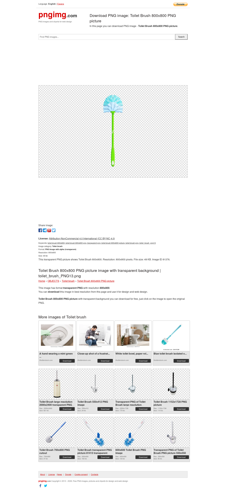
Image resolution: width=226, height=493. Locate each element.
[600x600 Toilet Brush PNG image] (133, 432)
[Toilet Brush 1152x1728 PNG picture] (171, 384)
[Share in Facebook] (40, 230)
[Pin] (49, 230)
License (51, 474)
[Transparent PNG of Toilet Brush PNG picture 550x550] (171, 432)
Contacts (94, 474)
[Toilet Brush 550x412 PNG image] (95, 384)
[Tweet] (54, 230)
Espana (60, 3)
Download (67, 360)
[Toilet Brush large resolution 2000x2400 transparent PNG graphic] (57, 384)
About (42, 474)
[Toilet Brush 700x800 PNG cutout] (57, 432)
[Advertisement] (113, 63)
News (59, 474)
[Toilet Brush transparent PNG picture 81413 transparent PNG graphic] (95, 432)
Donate (68, 474)
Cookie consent (81, 474)
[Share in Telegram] (45, 230)
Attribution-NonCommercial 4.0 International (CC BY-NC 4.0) (82, 238)
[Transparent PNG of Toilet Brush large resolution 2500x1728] (133, 384)
